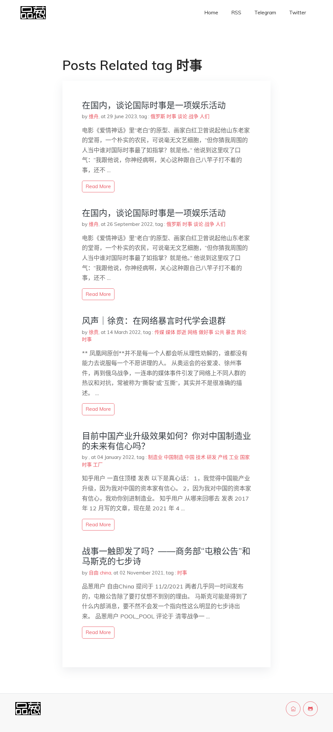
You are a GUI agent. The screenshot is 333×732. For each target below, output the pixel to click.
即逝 (181, 332)
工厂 (98, 465)
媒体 (170, 332)
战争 (193, 116)
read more (98, 186)
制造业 (155, 457)
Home (211, 12)
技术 (201, 457)
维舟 (94, 116)
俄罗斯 (158, 116)
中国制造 (173, 457)
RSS (236, 12)
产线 (223, 457)
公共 (219, 332)
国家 (245, 457)
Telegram (265, 12)
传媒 (159, 332)
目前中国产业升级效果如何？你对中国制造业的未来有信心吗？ (166, 441)
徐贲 (94, 332)
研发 (212, 457)
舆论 (241, 332)
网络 (192, 332)
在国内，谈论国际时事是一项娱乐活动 (154, 105)
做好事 (206, 332)
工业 (234, 457)
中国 (189, 457)
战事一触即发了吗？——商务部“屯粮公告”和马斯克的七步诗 (166, 556)
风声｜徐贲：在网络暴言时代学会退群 (154, 320)
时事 (171, 116)
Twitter (297, 12)
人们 (204, 116)
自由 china (100, 573)
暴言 (230, 332)
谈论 (182, 116)
